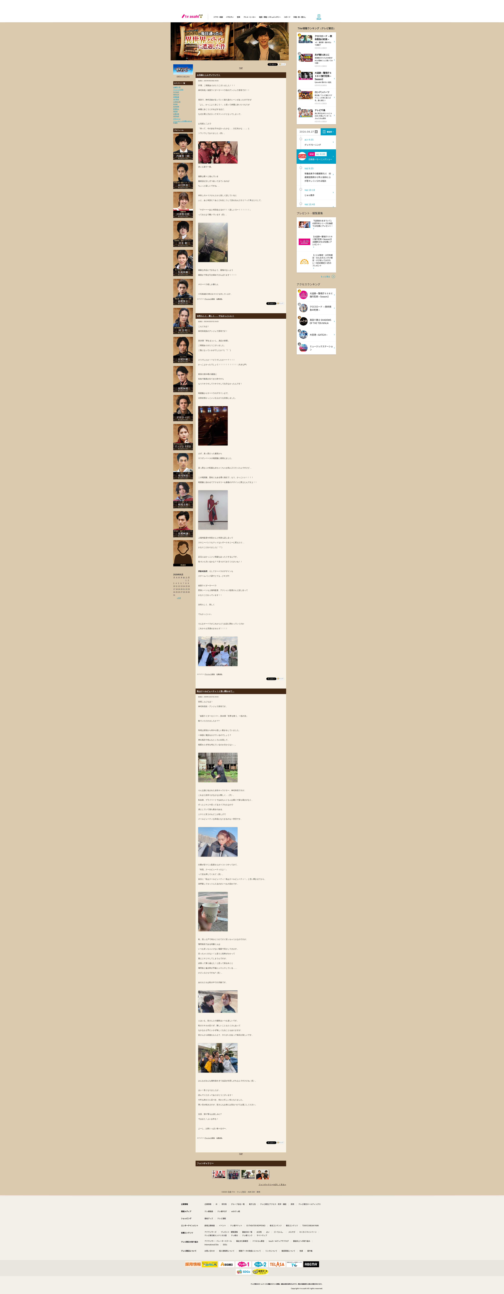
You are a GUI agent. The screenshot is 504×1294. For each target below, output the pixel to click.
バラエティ (230, 17)
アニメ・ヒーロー (249, 17)
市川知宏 (176, 92)
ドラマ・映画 (218, 17)
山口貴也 (176, 99)
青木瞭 (175, 104)
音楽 (238, 17)
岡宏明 (175, 111)
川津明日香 (176, 102)
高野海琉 (176, 116)
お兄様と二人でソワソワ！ (208, 75)
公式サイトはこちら (183, 76)
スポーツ (287, 17)
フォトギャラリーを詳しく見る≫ (272, 1185)
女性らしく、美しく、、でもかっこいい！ (215, 316)
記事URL (219, 299)
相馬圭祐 (176, 94)
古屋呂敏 (176, 114)
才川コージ (176, 119)
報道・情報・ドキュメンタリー (270, 17)
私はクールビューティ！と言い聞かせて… (215, 691)
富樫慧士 (176, 109)
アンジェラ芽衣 (178, 89)
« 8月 (179, 598)
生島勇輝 (176, 106)
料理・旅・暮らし (299, 17)
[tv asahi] (193, 17)
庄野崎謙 (176, 97)
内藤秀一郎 (176, 87)
